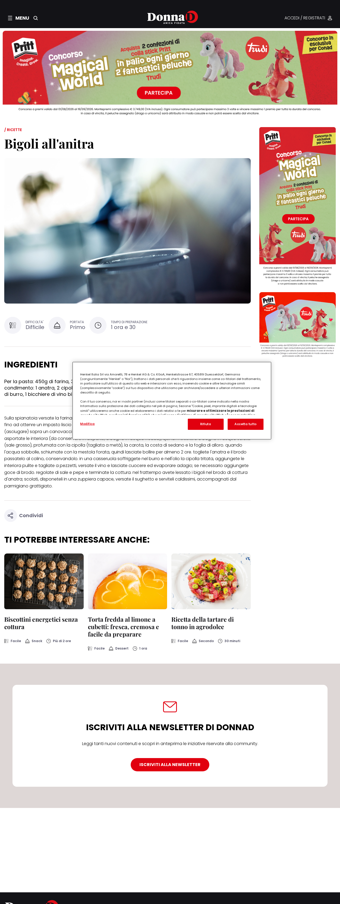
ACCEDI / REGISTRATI (304, 18)
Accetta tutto (245, 424)
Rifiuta (205, 424)
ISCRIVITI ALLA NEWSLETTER (170, 765)
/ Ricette (13, 129)
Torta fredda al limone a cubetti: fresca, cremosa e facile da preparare (123, 626)
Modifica (87, 424)
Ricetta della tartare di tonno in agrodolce (202, 623)
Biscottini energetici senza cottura (41, 623)
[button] (18, 18)
